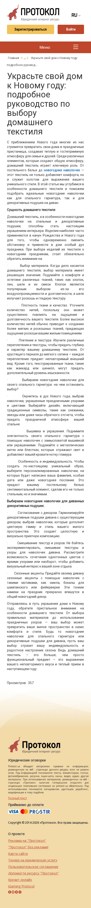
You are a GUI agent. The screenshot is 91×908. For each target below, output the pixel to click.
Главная (14, 58)
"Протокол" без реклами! (28, 847)
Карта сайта (18, 853)
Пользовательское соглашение (33, 866)
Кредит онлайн (20, 879)
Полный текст (17, 798)
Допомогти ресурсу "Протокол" (33, 873)
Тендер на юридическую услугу (32, 860)
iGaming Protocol (21, 886)
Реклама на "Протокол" (27, 840)
